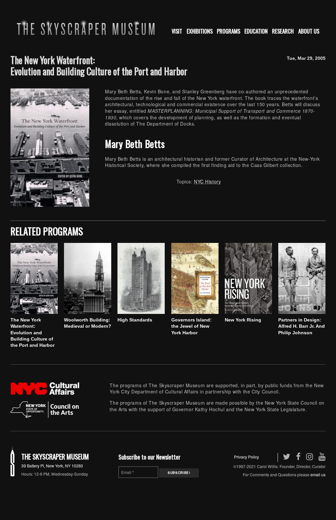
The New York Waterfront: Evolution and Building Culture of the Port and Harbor (32, 332)
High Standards (134, 319)
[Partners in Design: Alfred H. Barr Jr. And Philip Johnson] (302, 278)
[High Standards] (141, 278)
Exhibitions (200, 31)
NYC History (207, 181)
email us (318, 474)
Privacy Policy (246, 457)
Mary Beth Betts (135, 144)
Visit (177, 31)
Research (283, 31)
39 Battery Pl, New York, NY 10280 (52, 465)
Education (256, 31)
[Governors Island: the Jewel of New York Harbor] (195, 278)
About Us (308, 31)
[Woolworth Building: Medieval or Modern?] (87, 278)
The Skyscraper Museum (55, 456)
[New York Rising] (248, 278)
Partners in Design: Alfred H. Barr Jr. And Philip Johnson (301, 326)
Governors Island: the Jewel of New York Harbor (191, 326)
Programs (228, 31)
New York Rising (243, 319)
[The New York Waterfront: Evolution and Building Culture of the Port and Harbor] (34, 278)
